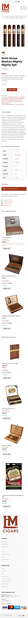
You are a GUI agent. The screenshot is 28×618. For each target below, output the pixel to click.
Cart (2, 549)
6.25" (16, 170)
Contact (3, 571)
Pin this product (7, 203)
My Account (4, 541)
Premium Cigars (9, 100)
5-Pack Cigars (10, 97)
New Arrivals (15, 98)
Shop (2, 557)
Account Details (5, 544)
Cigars (7, 16)
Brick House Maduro (16, 101)
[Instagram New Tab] (16, 1)
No (16, 166)
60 (16, 174)
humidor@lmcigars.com (9, 597)
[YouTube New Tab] (23, 615)
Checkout (3, 551)
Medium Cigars (22, 16)
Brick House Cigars (9, 104)
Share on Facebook (8, 202)
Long (16, 177)
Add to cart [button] (7, 248)
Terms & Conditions (6, 578)
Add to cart (12, 89)
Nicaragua (18, 155)
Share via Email (7, 205)
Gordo (19, 97)
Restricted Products (17, 100)
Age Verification (5, 584)
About (2, 568)
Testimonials (4, 586)
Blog (2, 573)
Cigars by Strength (14, 16)
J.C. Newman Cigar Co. (19, 104)
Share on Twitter (8, 200)
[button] (25, 25)
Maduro (17, 162)
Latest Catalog (4, 559)
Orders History (4, 546)
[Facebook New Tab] (14, 1)
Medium (17, 158)
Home (3, 16)
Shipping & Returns (5, 581)
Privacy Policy (4, 576)
